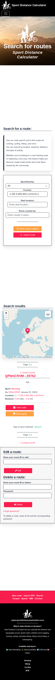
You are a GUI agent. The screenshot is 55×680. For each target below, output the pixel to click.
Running (16, 389)
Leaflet (18, 357)
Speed (24, 598)
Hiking (27, 664)
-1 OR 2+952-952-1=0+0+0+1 (31, 395)
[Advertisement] (27, 97)
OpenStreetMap (36, 357)
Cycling (28, 667)
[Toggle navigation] (6, 13)
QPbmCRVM (14, 376)
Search (39, 595)
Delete (19, 504)
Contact (38, 598)
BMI (31, 598)
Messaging (21, 414)
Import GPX (29, 595)
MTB (27, 671)
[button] (28, 331)
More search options (29, 229)
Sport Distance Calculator (28, 5)
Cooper (16, 598)
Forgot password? (11, 511)
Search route (28, 235)
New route (17, 595)
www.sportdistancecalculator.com (27, 620)
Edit (19, 470)
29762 (31, 376)
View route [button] (20, 407)
